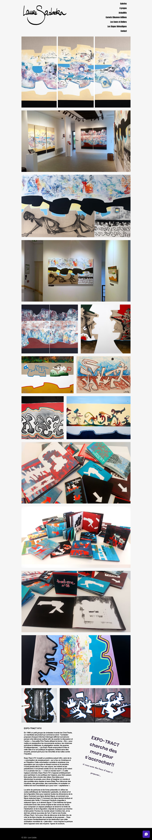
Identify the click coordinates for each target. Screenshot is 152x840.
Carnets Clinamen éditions (120, 17)
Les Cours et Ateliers (120, 21)
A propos (123, 8)
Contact (124, 31)
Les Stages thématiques (120, 26)
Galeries (123, 3)
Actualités (123, 12)
